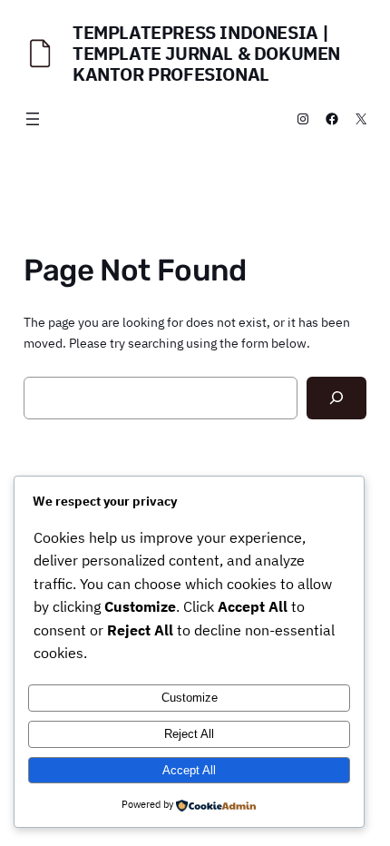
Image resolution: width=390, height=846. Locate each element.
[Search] (337, 398)
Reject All (189, 734)
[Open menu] (33, 119)
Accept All (189, 770)
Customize (189, 697)
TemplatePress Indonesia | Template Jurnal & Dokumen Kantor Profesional (206, 53)
